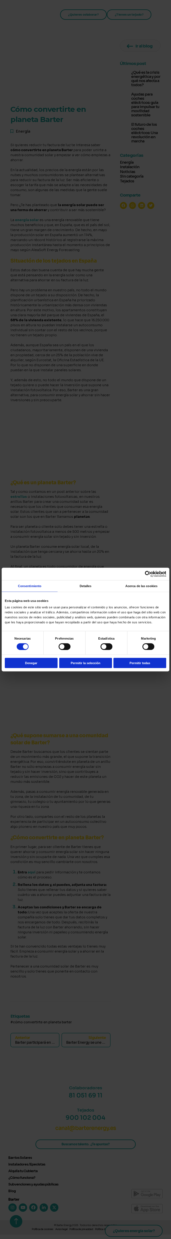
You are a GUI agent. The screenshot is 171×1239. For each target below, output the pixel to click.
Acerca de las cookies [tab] (141, 586)
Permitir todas (140, 663)
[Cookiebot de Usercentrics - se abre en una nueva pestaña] (148, 574)
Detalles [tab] (86, 586)
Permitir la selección (85, 663)
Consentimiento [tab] (29, 586)
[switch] (64, 646)
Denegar (31, 663)
